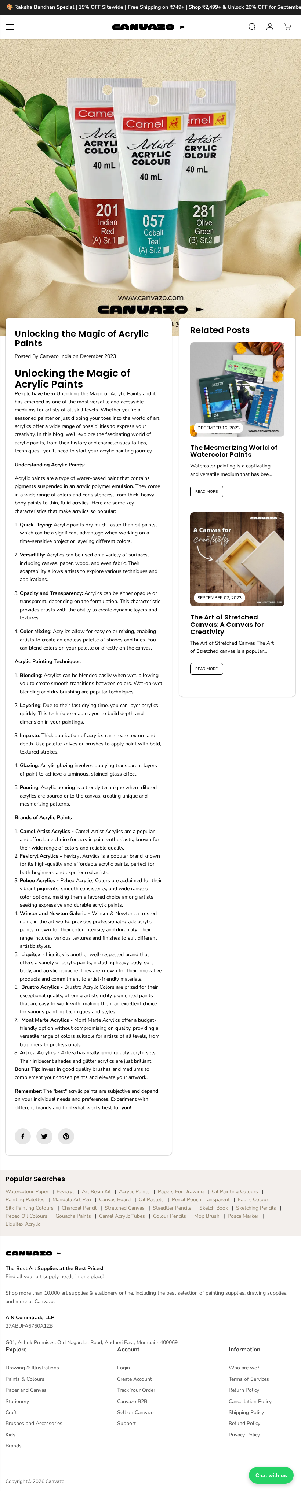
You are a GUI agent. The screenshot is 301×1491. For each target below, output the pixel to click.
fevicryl (65, 1191)
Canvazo (55, 1481)
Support (126, 1423)
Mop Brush (207, 1216)
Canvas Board (115, 1199)
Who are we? (244, 1367)
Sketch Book (213, 1208)
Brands (14, 1445)
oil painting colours (235, 1191)
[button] (10, 27)
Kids (10, 1434)
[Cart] (287, 27)
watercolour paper (27, 1191)
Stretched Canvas (125, 1208)
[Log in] (270, 27)
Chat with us (271, 1475)
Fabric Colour (253, 1199)
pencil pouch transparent (201, 1199)
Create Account (134, 1379)
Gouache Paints (73, 1216)
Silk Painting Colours (30, 1208)
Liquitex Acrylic (23, 1224)
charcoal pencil (79, 1208)
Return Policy (244, 1390)
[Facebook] (23, 1136)
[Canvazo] (148, 27)
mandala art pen (71, 1199)
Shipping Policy (246, 1412)
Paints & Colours (25, 1379)
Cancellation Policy (250, 1401)
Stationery (17, 1401)
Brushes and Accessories (34, 1423)
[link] (150, 1253)
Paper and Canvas (26, 1390)
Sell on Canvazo (135, 1412)
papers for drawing (181, 1191)
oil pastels (151, 1199)
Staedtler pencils (172, 1208)
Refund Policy (244, 1423)
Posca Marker (243, 1216)
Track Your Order (136, 1390)
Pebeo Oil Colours (26, 1216)
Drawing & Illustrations (32, 1367)
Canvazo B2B (132, 1401)
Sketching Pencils (256, 1208)
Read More (206, 491)
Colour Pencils (169, 1216)
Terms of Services (249, 1379)
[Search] (252, 27)
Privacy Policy (244, 1434)
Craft (11, 1412)
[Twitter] (44, 1136)
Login (123, 1367)
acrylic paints (134, 1191)
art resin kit (96, 1191)
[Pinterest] (66, 1136)
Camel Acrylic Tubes (122, 1216)
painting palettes (25, 1199)
